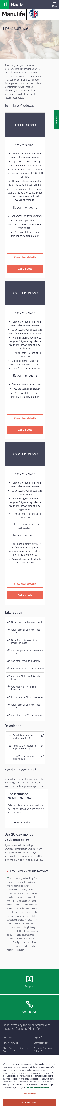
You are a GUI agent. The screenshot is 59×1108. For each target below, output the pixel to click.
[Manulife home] (13, 14)
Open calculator (22, 822)
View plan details (25, 257)
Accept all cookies (29, 1102)
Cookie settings (29, 1093)
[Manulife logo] (4, 4)
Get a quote (25, 268)
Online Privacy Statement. (37, 1087)
